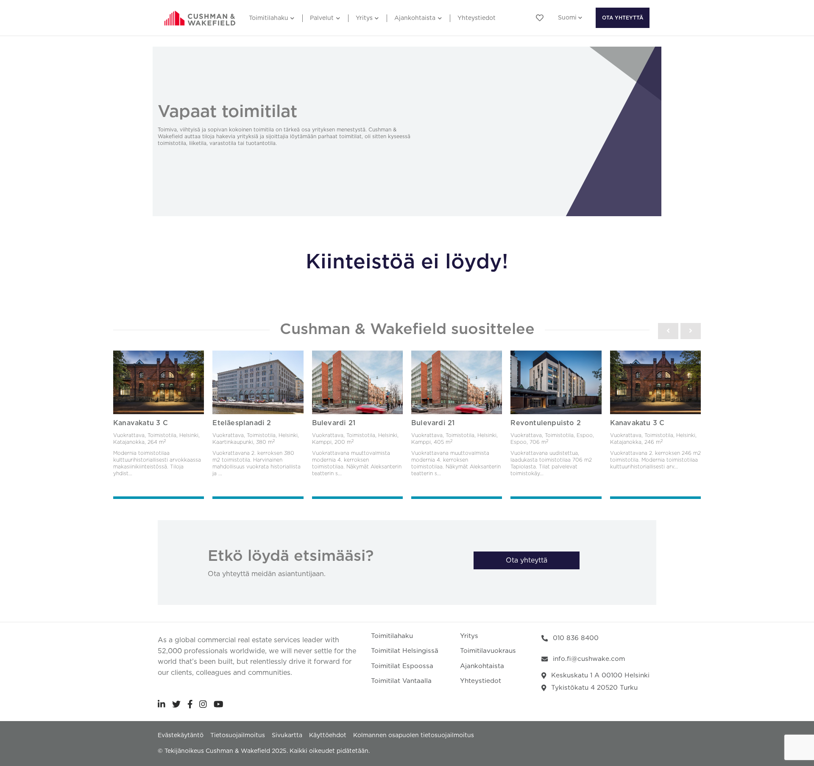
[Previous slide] (668, 331)
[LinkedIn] (161, 704)
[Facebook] (190, 704)
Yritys (364, 18)
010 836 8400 (576, 638)
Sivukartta (287, 735)
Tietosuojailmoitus (237, 735)
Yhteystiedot (476, 18)
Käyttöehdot (327, 735)
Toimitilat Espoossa (402, 666)
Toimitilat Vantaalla (401, 681)
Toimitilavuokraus (488, 651)
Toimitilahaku (268, 18)
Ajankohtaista (414, 18)
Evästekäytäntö (181, 735)
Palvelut (322, 18)
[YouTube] (218, 704)
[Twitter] (176, 704)
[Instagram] (203, 704)
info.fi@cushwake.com (589, 659)
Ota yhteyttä (622, 17)
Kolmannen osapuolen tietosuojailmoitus (413, 735)
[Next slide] (690, 331)
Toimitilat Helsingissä (404, 651)
